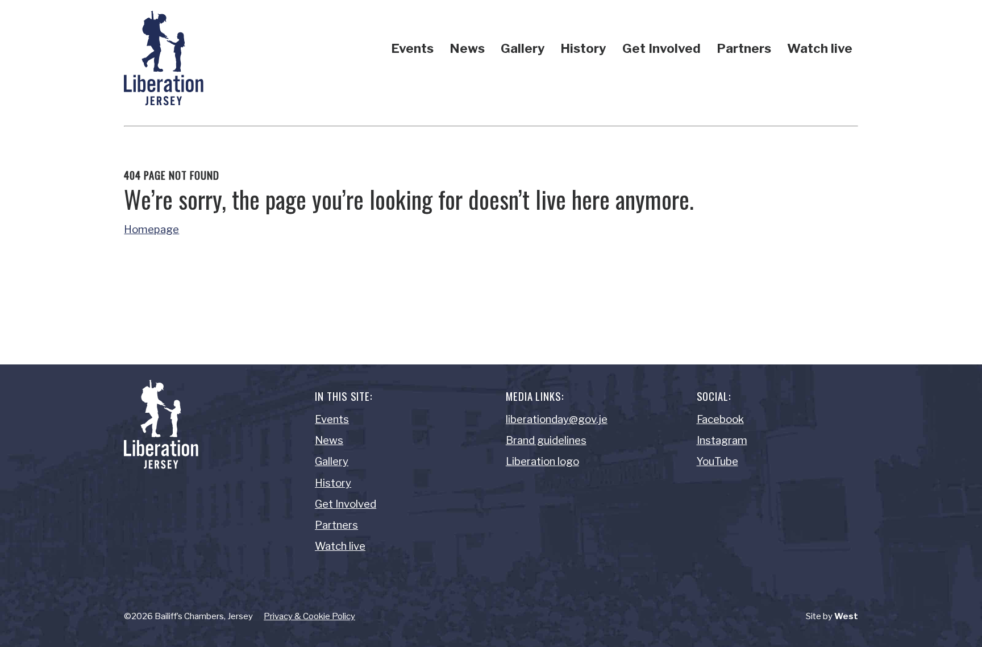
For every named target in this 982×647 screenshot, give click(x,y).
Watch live (819, 48)
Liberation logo (542, 461)
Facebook (720, 419)
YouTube (717, 461)
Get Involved (661, 48)
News (467, 48)
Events (412, 48)
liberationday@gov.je (556, 419)
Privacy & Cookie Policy (309, 616)
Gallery (523, 48)
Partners (744, 48)
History (583, 48)
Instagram (722, 440)
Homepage (151, 229)
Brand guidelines (546, 440)
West (846, 616)
